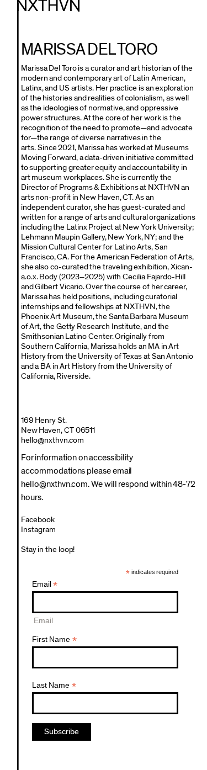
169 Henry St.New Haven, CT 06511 (58, 425)
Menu (192, 13)
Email (45, 584)
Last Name (54, 685)
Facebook (38, 519)
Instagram (38, 529)
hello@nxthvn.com (52, 440)
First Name (54, 639)
